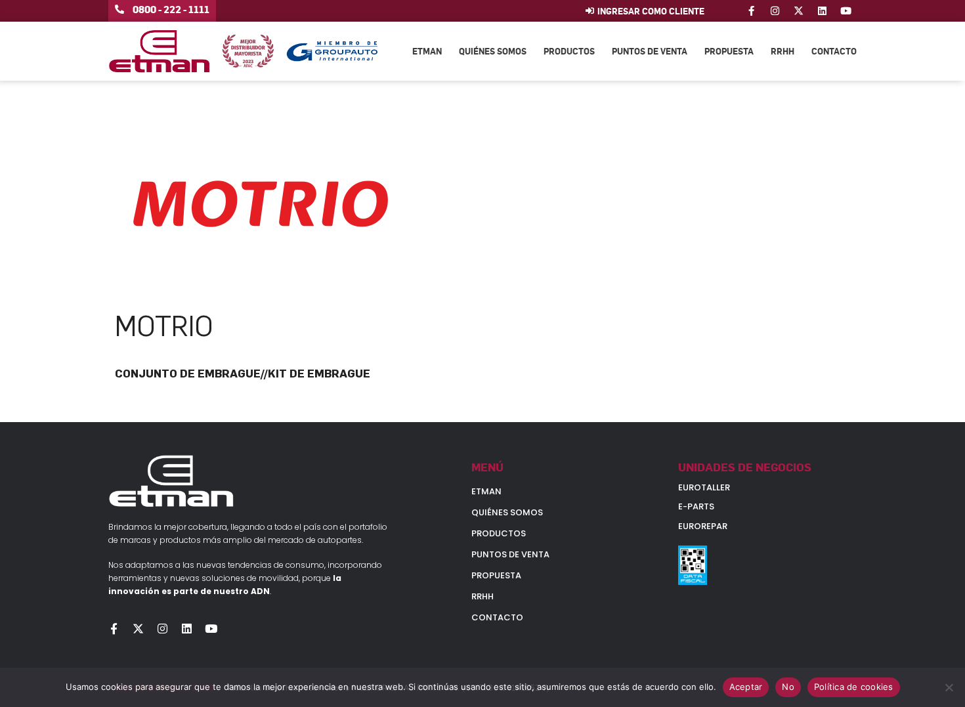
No (788, 686)
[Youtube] (846, 11)
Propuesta (729, 50)
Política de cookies (853, 686)
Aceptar (746, 686)
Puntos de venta (649, 50)
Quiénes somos (492, 50)
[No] (948, 687)
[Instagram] (775, 11)
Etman (427, 50)
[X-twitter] (798, 11)
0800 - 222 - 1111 (171, 9)
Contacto (834, 50)
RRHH (782, 50)
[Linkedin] (822, 11)
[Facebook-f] (751, 11)
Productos (569, 50)
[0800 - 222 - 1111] (119, 9)
